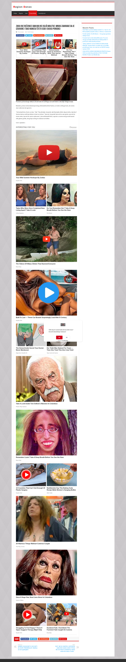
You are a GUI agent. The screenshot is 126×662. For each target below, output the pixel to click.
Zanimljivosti (41, 13)
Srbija (15, 13)
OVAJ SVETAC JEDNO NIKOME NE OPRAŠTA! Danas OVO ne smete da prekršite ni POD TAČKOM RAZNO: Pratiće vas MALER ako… (97, 53)
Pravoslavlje (32, 13)
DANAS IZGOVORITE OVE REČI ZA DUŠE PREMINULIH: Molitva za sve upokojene (27, 647)
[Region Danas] (22, 6)
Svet (26, 13)
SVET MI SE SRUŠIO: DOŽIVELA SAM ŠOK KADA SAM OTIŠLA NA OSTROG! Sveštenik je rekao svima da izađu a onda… (65, 648)
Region (21, 13)
